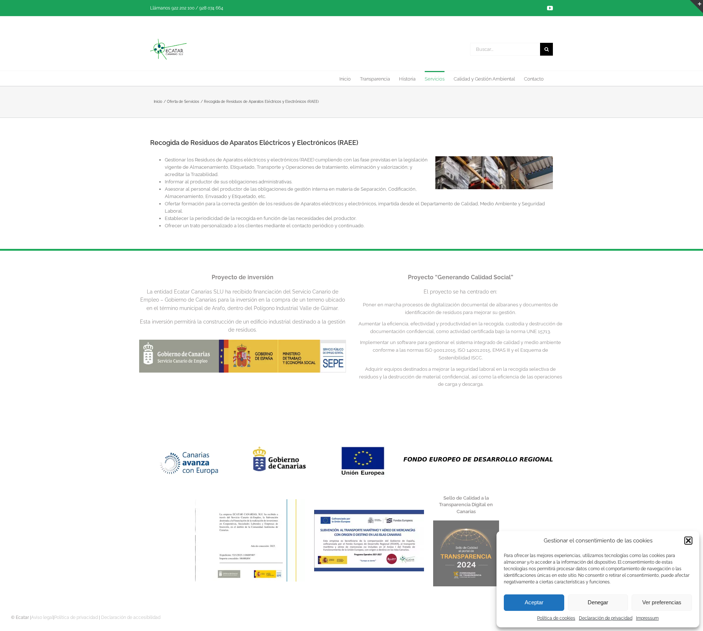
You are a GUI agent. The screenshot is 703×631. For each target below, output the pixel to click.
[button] (688, 540)
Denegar (598, 602)
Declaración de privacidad (605, 618)
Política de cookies (556, 618)
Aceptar (534, 602)
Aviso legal (42, 617)
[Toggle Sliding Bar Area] (696, 6)
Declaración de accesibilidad (130, 617)
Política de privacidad (76, 617)
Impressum (647, 618)
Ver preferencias (661, 602)
